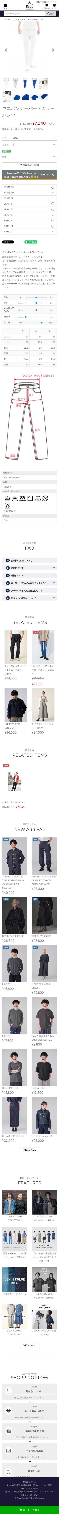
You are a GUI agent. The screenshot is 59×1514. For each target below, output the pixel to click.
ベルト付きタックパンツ (14, 802)
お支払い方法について (19, 560)
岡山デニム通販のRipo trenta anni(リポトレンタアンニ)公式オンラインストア (29, 1493)
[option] (29, 49)
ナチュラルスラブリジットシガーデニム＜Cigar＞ (15, 670)
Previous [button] (4, 50)
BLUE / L (8, 231)
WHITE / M (9, 192)
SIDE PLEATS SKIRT (41, 936)
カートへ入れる (31, 1509)
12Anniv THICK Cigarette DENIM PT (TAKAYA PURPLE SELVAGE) (44, 880)
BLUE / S (8, 220)
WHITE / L (8, 198)
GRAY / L (8, 215)
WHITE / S (9, 187)
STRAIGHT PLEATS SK (13, 1136)
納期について (15, 568)
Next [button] (54, 50)
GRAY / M (8, 209)
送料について (15, 575)
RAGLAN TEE (38, 1088)
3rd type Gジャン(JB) (42, 1136)
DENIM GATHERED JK (13, 936)
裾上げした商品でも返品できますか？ (27, 583)
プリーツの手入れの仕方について (25, 590)
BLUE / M (8, 226)
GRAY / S (8, 203)
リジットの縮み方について (21, 598)
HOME (7, 19)
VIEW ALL (29, 1149)
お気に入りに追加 (30, 165)
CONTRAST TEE (10, 1088)
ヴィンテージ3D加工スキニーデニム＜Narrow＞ (43, 670)
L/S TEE (6, 984)
